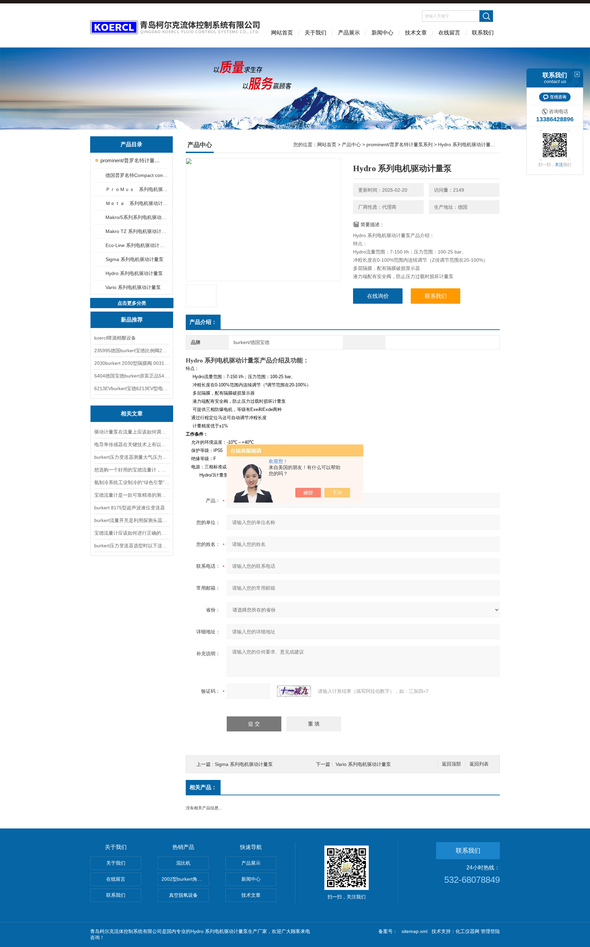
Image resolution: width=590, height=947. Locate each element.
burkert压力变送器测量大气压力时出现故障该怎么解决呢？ (131, 457)
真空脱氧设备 (183, 895)
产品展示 (349, 33)
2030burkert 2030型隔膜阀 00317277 (131, 363)
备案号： (387, 931)
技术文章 (416, 33)
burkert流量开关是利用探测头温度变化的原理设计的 (131, 520)
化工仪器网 (467, 931)
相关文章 (132, 413)
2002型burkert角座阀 (184, 879)
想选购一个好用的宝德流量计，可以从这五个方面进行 (131, 469)
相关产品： (203, 787)
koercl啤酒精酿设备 (115, 338)
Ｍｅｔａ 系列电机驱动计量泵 (137, 203)
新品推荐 (132, 319)
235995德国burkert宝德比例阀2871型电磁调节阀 (131, 350)
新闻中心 (382, 33)
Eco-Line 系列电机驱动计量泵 (137, 245)
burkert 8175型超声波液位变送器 (129, 507)
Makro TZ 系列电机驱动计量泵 (137, 231)
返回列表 (479, 764)
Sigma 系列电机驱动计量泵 (135, 259)
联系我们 (483, 33)
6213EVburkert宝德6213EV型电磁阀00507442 (131, 388)
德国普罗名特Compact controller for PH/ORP (137, 175)
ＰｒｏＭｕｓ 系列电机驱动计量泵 (137, 189)
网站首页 (282, 33)
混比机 (183, 863)
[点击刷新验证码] (294, 691)
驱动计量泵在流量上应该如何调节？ (131, 432)
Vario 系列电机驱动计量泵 (133, 287)
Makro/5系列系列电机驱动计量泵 (137, 217)
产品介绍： (203, 322)
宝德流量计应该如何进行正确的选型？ (131, 533)
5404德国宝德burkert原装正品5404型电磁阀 (131, 376)
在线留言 (449, 33)
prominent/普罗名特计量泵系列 (132, 160)
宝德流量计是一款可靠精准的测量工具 (131, 495)
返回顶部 (451, 764)
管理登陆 (490, 931)
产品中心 (351, 144)
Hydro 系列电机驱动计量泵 (134, 273)
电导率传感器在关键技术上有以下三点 (131, 444)
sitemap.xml (414, 931)
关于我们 (315, 33)
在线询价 (378, 296)
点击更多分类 (131, 303)
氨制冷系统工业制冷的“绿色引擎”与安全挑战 (131, 482)
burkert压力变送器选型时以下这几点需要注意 (131, 545)
